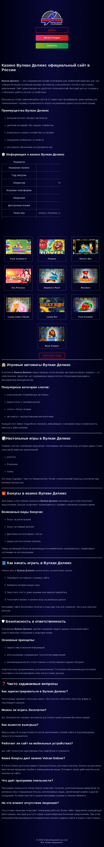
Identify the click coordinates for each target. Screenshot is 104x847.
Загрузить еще (52, 356)
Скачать (52, 46)
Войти (52, 30)
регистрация (52, 38)
